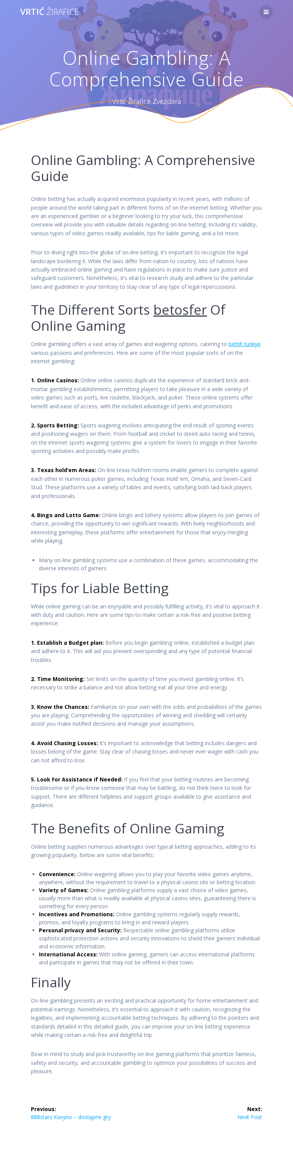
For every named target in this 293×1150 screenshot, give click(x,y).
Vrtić (49, 12)
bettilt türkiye (245, 344)
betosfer (180, 310)
